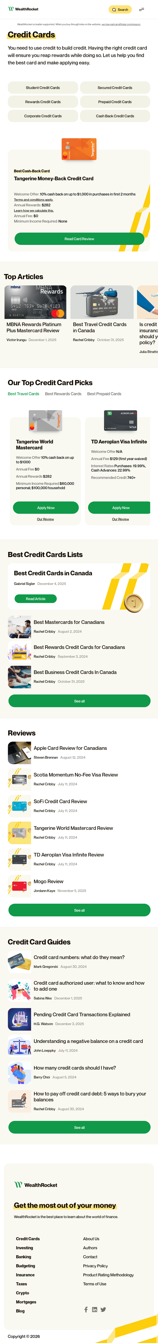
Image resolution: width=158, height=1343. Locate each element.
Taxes (21, 1283)
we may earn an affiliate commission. (121, 24)
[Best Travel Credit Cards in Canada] (102, 321)
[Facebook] (86, 1309)
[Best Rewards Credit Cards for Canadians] (79, 652)
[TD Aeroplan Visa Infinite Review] (79, 859)
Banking (23, 1256)
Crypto (22, 1292)
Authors (90, 1247)
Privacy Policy (95, 1265)
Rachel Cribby (84, 340)
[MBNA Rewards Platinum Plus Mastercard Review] (35, 321)
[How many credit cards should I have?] (79, 1072)
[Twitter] (103, 1309)
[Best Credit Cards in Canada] (79, 586)
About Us (91, 1238)
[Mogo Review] (79, 886)
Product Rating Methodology (108, 1274)
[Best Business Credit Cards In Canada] (79, 677)
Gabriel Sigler (24, 583)
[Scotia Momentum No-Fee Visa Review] (79, 779)
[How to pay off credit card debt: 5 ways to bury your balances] (79, 1101)
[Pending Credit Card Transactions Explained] (79, 1019)
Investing (24, 1247)
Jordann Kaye (44, 890)
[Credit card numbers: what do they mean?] (79, 962)
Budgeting (25, 1265)
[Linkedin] (95, 1309)
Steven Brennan (46, 757)
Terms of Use (94, 1283)
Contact (90, 1256)
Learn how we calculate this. (34, 210)
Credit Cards (28, 1238)
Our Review (45, 519)
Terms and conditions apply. (33, 200)
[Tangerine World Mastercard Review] (79, 833)
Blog (20, 1311)
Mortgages (26, 1302)
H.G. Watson (43, 1024)
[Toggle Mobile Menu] (141, 9)
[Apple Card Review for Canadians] (79, 753)
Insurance (25, 1274)
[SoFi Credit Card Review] (79, 806)
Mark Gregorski (46, 966)
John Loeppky (45, 1050)
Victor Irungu (16, 340)
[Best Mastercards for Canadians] (79, 627)
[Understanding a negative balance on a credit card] (79, 1046)
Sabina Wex (43, 998)
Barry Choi (42, 1077)
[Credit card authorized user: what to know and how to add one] (79, 990)
